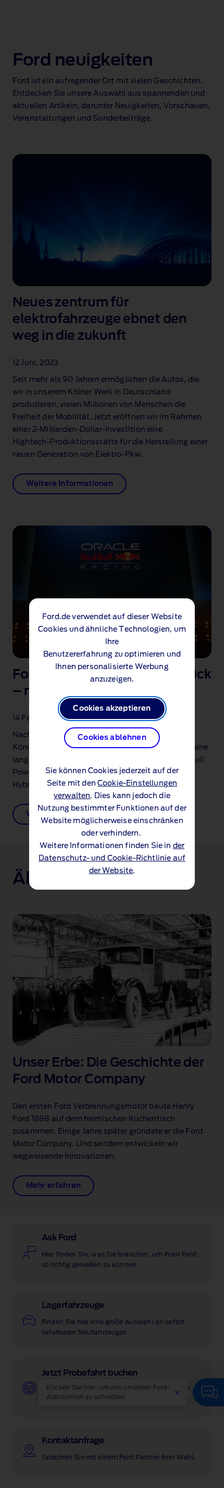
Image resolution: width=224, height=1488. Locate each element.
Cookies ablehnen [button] (112, 737)
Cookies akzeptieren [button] (112, 708)
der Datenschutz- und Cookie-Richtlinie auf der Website (112, 858)
